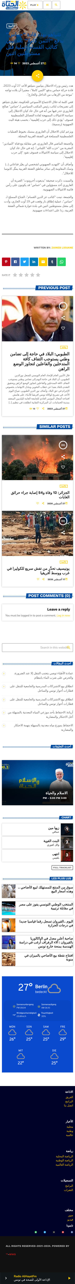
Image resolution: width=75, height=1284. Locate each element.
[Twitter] (45, 1232)
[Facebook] (72, 1232)
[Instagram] (54, 1232)
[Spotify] (36, 1232)
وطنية (64, 347)
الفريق (69, 1097)
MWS (12, 1254)
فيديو (70, 1219)
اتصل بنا (68, 1105)
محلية (70, 1126)
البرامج (69, 1101)
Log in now (63, 615)
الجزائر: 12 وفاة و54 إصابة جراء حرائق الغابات (40, 494)
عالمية (11, 25)
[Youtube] (63, 1232)
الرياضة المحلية (64, 1156)
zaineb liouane (62, 247)
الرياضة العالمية (64, 1164)
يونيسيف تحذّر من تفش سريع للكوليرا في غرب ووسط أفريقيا (38, 570)
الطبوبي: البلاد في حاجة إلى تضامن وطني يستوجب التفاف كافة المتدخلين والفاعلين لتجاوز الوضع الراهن (40, 361)
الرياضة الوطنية (64, 1160)
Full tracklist (62, 867)
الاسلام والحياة (57, 793)
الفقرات (68, 1189)
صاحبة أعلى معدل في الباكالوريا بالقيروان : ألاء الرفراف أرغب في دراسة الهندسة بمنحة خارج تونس (46, 942)
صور (70, 1215)
